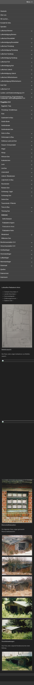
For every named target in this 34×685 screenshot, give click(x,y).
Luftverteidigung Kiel (7, 65)
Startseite (3, 11)
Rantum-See (5, 188)
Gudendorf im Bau (7, 117)
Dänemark (3, 265)
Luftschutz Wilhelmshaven (8, 77)
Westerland (5, 234)
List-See (4, 168)
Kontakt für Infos (5, 23)
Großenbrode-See (7, 129)
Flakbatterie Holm (8, 230)
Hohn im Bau (5, 133)
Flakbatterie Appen (8, 223)
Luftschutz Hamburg (6, 54)
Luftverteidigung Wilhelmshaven (10, 81)
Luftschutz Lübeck (6, 69)
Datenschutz (4, 273)
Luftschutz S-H (5, 89)
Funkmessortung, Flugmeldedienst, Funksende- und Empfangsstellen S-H (12, 97)
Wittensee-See (6, 238)
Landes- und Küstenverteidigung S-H (12, 93)
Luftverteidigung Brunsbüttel (9, 42)
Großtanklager (5, 250)
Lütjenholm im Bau (7, 180)
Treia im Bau (5, 207)
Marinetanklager (5, 261)
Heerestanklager (5, 254)
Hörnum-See (5, 156)
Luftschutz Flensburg (7, 46)
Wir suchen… (4, 19)
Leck (2, 164)
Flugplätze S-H (5, 102)
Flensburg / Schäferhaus (9, 110)
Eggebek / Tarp (6, 106)
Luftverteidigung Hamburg (8, 58)
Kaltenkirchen (5, 160)
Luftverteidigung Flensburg (9, 50)
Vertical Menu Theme (21, 683)
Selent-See (5, 199)
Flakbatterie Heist (8, 226)
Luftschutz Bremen (6, 30)
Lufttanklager (4, 258)
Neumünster (5, 184)
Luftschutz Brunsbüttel (7, 38)
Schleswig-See (6, 195)
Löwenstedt (5, 172)
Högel (3, 149)
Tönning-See (5, 211)
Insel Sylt (3, 85)
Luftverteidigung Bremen (8, 34)
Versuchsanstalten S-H (7, 246)
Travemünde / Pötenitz (8, 203)
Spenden (3, 26)
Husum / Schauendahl (8, 145)
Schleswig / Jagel (7, 191)
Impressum (4, 277)
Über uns (3, 15)
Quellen (3, 269)
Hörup (3, 152)
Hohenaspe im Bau (7, 137)
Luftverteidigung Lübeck (8, 73)
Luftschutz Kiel (5, 62)
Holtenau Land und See (9, 141)
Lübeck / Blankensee (8, 176)
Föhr (2, 114)
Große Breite (5, 121)
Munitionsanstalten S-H (8, 242)
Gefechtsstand (7, 219)
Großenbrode (5, 125)
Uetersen (4, 215)
